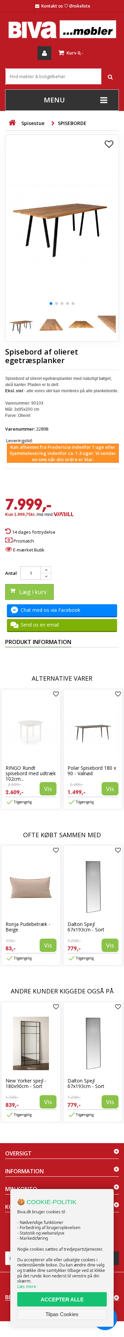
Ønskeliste (79, 6)
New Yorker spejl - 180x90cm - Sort (26, 1083)
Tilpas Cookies (62, 1314)
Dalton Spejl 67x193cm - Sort (86, 927)
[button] (51, 303)
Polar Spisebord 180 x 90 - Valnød (92, 771)
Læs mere (26, 1286)
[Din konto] (44, 53)
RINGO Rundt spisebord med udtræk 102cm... (31, 773)
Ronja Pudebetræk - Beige (28, 927)
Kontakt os (52, 6)
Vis (48, 789)
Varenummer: (20, 429)
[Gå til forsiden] (12, 123)
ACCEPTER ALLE (62, 1299)
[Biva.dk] (62, 29)
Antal (11, 573)
